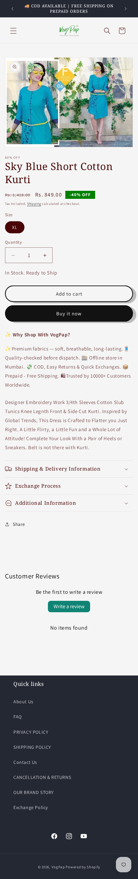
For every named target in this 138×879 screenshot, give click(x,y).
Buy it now (69, 313)
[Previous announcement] (12, 8)
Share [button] (19, 524)
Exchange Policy (30, 807)
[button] (13, 30)
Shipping (34, 204)
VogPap (58, 867)
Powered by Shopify (83, 867)
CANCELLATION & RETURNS (42, 777)
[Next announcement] (125, 8)
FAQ (17, 717)
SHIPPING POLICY (32, 747)
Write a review (69, 606)
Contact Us (25, 762)
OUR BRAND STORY (33, 792)
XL (14, 227)
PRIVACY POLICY (30, 732)
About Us (23, 702)
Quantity (13, 242)
